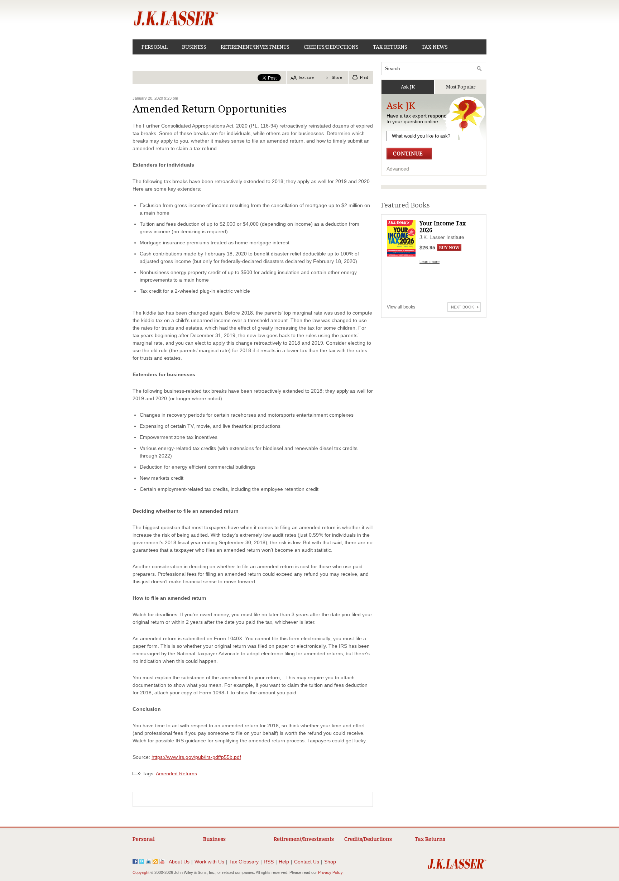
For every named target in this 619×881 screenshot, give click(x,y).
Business (194, 47)
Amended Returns (176, 773)
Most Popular (461, 87)
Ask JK (408, 87)
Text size (306, 77)
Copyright (141, 872)
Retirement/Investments (255, 47)
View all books (401, 307)
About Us (179, 862)
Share (337, 77)
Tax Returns (390, 47)
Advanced (398, 169)
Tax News (435, 47)
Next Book (462, 307)
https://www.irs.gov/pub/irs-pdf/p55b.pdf (196, 757)
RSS (269, 862)
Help (284, 862)
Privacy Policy (330, 872)
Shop (330, 862)
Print (364, 77)
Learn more (429, 261)
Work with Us (209, 862)
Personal (154, 47)
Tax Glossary (244, 862)
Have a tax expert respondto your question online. (417, 118)
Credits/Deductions (331, 47)
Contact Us (306, 862)
